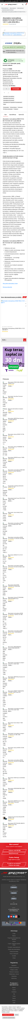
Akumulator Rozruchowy (8, 98)
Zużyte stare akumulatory (14, 949)
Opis (5, 114)
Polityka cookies (14, 969)
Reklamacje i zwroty (14, 974)
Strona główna (5, 8)
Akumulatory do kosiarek (8, 100)
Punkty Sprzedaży (14, 951)
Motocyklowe (20, 8)
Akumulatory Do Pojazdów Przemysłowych (12, 102)
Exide (4, 104)
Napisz (13, 898)
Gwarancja (14, 976)
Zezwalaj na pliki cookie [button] (8, 1014)
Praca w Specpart (14, 953)
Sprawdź (14, 893)
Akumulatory (13, 8)
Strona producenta (7, 287)
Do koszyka (16, 89)
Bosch (14, 1000)
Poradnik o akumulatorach (14, 947)
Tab (14, 994)
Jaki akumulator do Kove (7, 10)
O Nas (14, 933)
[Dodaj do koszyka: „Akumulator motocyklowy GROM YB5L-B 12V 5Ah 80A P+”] (24, 340)
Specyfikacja (12, 114)
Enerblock (14, 992)
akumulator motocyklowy (8, 96)
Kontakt (14, 955)
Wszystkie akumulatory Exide (10, 283)
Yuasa (14, 996)
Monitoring (14, 978)
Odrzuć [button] (16, 1014)
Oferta (14, 941)
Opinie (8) (21, 114)
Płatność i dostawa (14, 972)
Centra (14, 989)
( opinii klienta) (12, 24)
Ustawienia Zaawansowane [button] (8, 1017)
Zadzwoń (13, 887)
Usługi (14, 958)
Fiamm (14, 998)
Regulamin (14, 965)
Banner (14, 987)
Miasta (14, 935)
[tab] (5, 114)
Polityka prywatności (14, 967)
